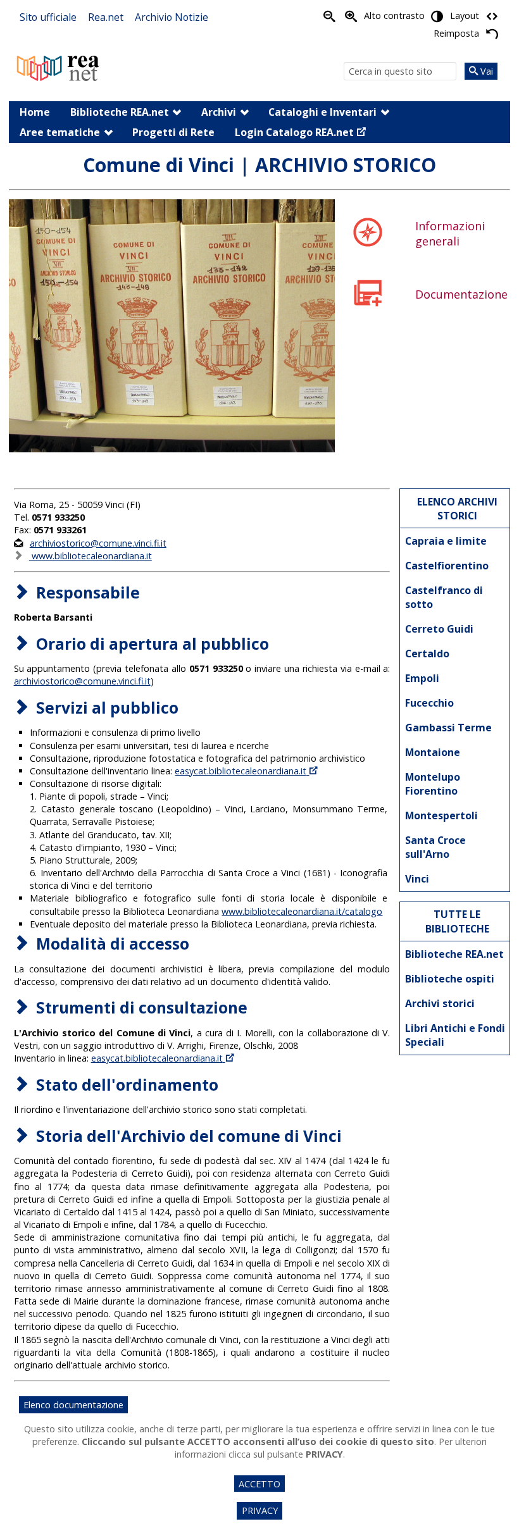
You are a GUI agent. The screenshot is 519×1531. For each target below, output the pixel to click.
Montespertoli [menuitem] (441, 815)
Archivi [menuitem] (218, 112)
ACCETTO (259, 1484)
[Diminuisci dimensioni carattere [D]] (329, 16)
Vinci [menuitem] (417, 879)
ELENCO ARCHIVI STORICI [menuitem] (457, 509)
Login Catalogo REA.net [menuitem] (294, 132)
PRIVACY (260, 1510)
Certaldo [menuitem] (427, 653)
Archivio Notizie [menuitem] (171, 17)
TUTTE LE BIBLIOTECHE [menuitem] (457, 921)
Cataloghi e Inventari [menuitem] (322, 112)
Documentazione (461, 294)
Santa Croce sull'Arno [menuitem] (435, 847)
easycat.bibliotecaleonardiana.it (240, 771)
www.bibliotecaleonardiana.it (90, 556)
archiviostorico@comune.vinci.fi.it (98, 543)
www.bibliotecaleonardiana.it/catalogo (302, 911)
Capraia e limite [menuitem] (446, 541)
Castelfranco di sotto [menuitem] (444, 597)
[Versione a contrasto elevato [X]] (437, 16)
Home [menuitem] (35, 112)
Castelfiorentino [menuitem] (447, 566)
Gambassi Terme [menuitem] (448, 728)
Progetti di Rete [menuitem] (173, 132)
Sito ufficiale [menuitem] (48, 17)
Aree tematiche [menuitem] (60, 132)
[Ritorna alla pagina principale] (58, 67)
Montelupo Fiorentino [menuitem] (432, 784)
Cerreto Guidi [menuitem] (439, 629)
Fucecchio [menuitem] (429, 703)
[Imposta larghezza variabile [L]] (492, 16)
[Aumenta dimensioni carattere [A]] (351, 16)
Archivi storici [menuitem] (440, 1003)
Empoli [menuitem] (422, 678)
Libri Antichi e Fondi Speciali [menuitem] (455, 1035)
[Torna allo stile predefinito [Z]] (492, 33)
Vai (485, 71)
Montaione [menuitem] (432, 752)
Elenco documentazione (73, 1405)
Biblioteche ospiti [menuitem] (449, 979)
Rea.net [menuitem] (105, 17)
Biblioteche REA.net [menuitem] (119, 112)
